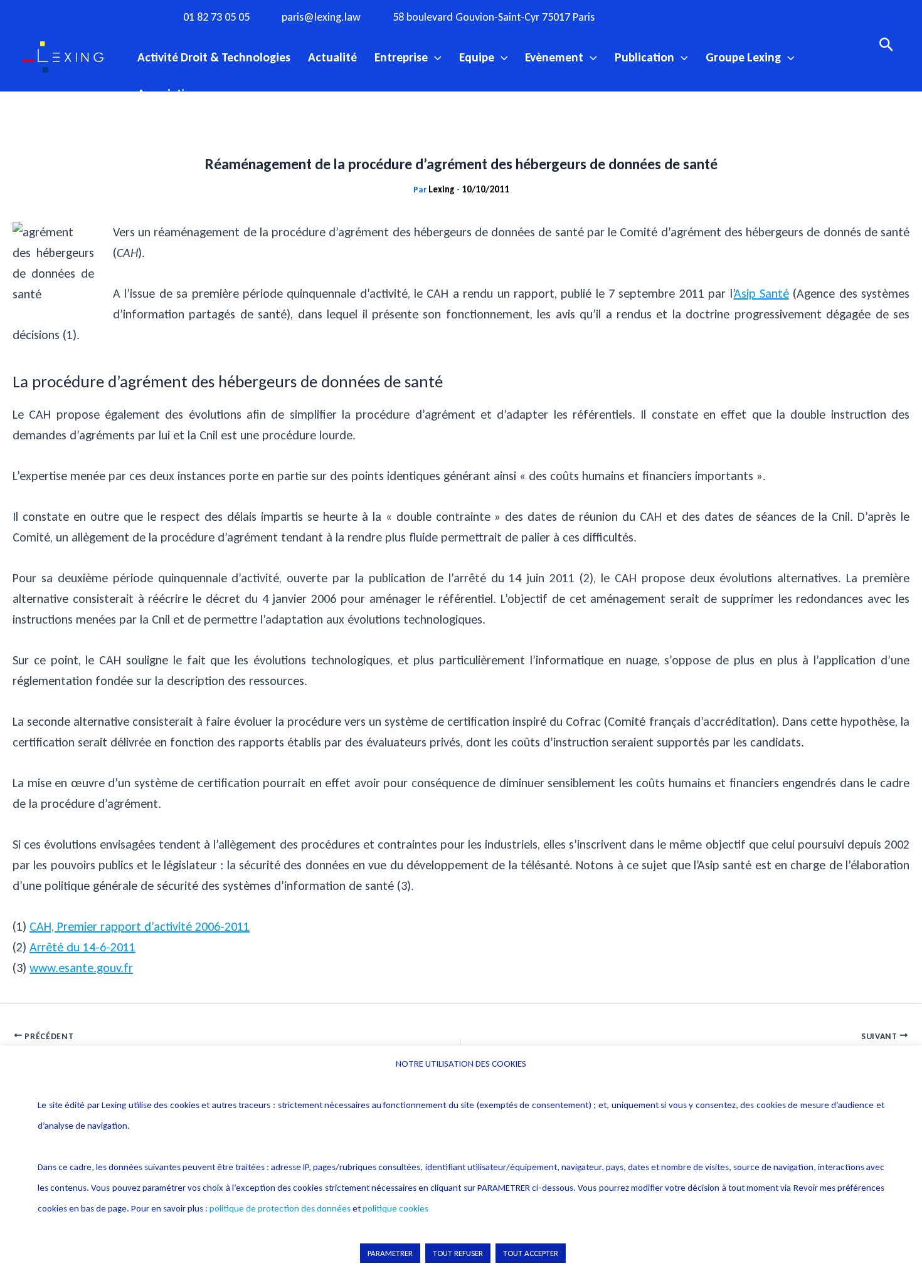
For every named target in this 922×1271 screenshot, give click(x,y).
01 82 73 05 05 (216, 17)
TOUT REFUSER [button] (458, 1253)
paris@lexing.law (321, 17)
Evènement (554, 57)
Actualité (332, 57)
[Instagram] (672, 16)
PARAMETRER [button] (390, 1253)
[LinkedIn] (749, 16)
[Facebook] (646, 16)
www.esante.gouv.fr (81, 967)
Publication (644, 57)
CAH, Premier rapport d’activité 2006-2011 (139, 926)
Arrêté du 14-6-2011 (82, 947)
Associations (170, 93)
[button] (435, 57)
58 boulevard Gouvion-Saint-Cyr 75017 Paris (494, 17)
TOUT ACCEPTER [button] (530, 1253)
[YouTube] (723, 16)
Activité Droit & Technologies (213, 57)
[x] (697, 16)
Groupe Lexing (743, 57)
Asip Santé (761, 293)
